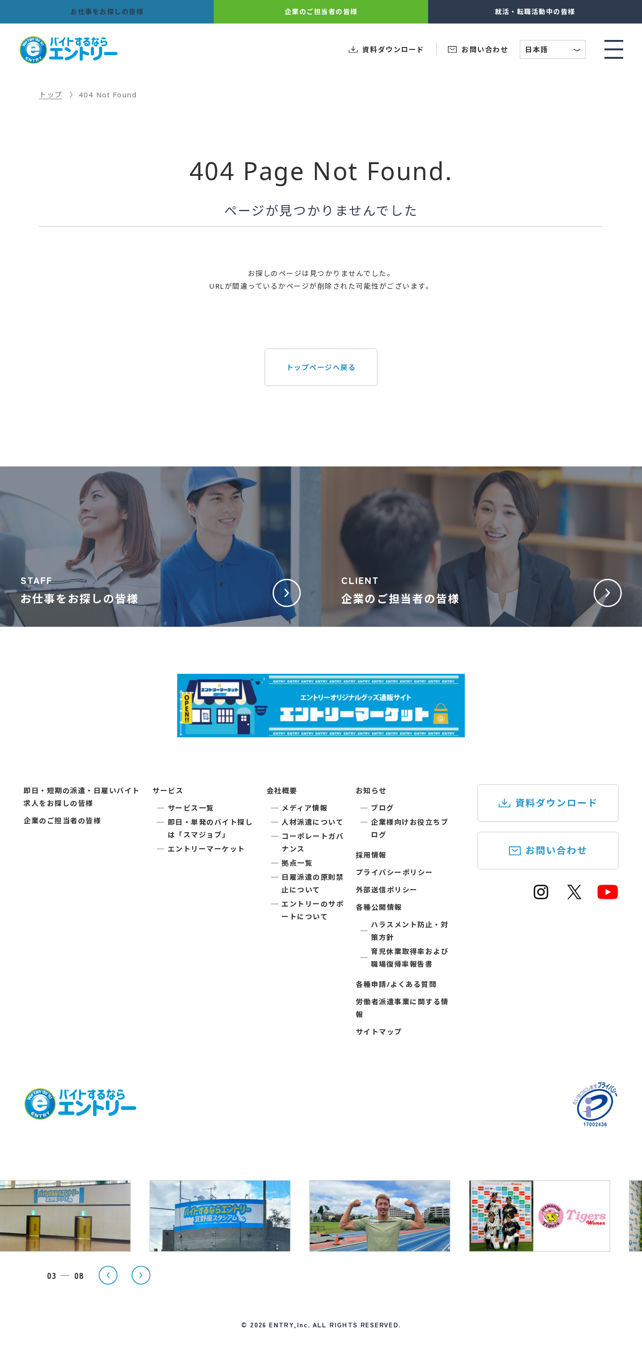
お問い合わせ (556, 850)
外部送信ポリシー (387, 889)
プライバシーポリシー (394, 872)
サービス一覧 (191, 808)
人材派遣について (313, 822)
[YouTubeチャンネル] (608, 896)
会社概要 (282, 790)
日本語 (553, 50)
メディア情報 (305, 808)
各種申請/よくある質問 (396, 984)
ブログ (382, 808)
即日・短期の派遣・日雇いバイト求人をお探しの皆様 (81, 797)
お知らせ (371, 790)
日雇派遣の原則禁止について (313, 883)
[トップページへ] (79, 1114)
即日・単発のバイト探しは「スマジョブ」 (210, 828)
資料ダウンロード (556, 803)
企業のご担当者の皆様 (62, 820)
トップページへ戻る (321, 367)
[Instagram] (541, 896)
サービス (167, 790)
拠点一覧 (297, 863)
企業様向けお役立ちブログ (409, 828)
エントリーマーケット (206, 848)
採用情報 (371, 855)
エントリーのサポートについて (313, 910)
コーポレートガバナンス (313, 842)
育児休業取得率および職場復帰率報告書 (409, 958)
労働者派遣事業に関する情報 (402, 1008)
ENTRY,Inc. (289, 1324)
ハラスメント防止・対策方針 (409, 931)
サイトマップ (379, 1031)
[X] (574, 896)
